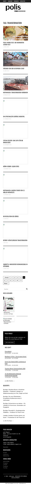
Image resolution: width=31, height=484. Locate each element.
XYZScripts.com (22, 483)
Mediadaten (16, 1)
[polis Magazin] (15, 10)
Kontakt (5, 452)
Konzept (4, 1)
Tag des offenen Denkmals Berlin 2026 (15, 368)
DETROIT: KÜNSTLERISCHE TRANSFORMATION (15, 240)
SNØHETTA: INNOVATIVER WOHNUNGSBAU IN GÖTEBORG (15, 265)
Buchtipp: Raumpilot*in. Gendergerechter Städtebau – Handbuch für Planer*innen (14, 411)
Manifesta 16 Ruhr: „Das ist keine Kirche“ (16, 356)
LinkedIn (5, 464)
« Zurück (6, 277)
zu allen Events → (9, 381)
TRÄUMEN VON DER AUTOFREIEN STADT (13, 68)
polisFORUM (6, 461)
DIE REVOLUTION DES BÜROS (11, 216)
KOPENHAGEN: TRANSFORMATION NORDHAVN (15, 92)
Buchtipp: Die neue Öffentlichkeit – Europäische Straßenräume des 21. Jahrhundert (12, 398)
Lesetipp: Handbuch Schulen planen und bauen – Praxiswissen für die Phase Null (14, 416)
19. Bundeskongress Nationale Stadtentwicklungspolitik (13, 374)
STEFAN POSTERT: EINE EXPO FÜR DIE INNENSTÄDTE (13, 141)
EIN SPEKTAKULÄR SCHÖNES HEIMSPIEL (14, 116)
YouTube (5, 468)
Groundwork (8, 351)
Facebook (5, 466)
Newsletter (22, 1)
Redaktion (10, 1)
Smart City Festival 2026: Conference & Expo (15, 362)
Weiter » (6, 283)
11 (20, 280)
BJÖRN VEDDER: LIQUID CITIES (11, 166)
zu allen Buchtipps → (8, 420)
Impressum (6, 454)
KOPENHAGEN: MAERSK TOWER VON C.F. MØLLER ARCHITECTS (14, 191)
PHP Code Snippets (9, 483)
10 (17, 280)
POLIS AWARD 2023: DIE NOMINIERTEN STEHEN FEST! (13, 43)
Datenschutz (6, 456)
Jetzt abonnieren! (10, 342)
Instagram (5, 463)
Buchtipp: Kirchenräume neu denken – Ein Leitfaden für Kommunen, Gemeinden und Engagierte (14, 405)
